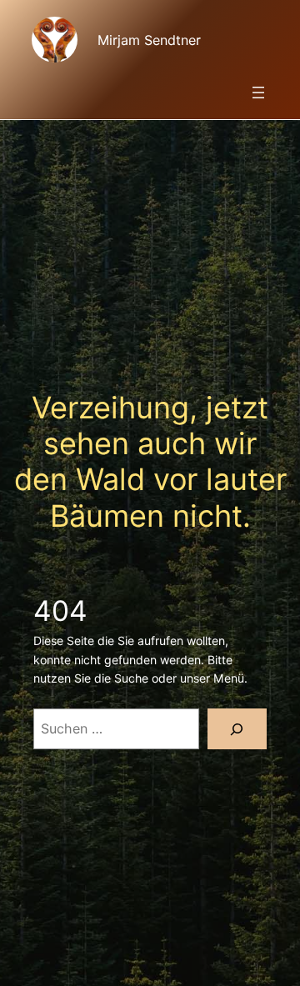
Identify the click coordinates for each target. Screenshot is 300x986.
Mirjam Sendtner (149, 40)
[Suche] (237, 728)
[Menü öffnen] (258, 93)
